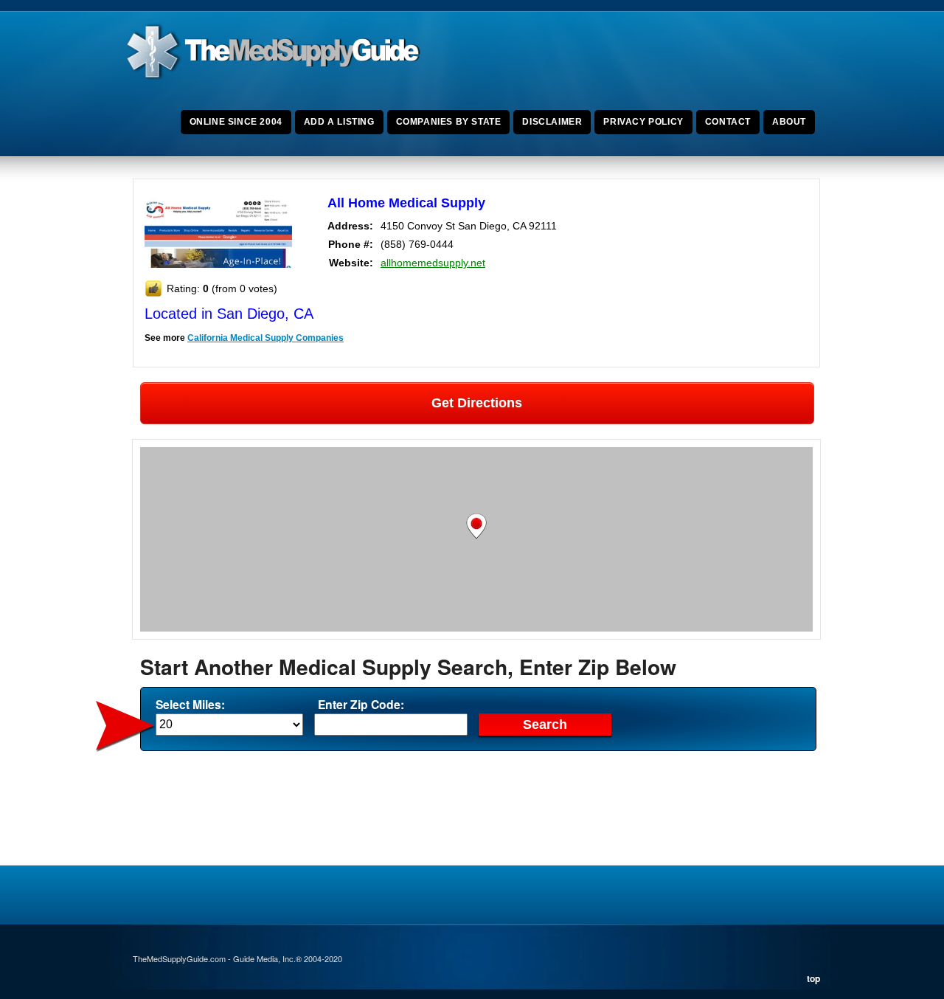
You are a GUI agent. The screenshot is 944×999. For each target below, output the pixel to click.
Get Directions (476, 402)
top (813, 978)
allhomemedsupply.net (433, 263)
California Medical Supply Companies (265, 338)
